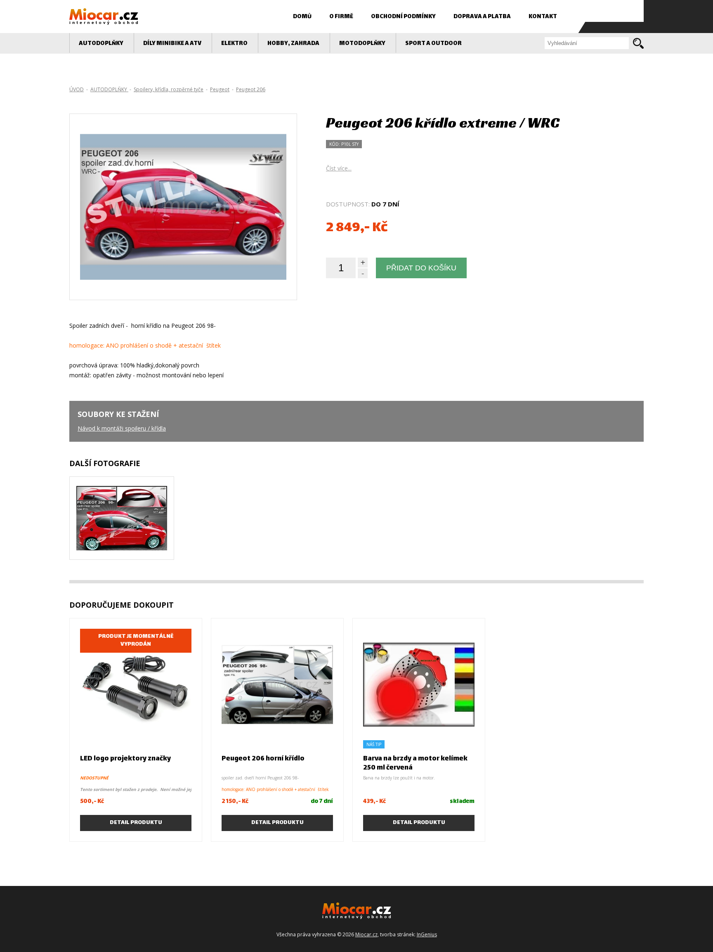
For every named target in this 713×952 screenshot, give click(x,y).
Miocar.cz (366, 934)
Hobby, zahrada (293, 43)
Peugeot (219, 89)
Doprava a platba (482, 17)
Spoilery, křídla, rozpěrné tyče (168, 89)
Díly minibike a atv (172, 43)
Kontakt (543, 17)
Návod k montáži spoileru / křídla (122, 428)
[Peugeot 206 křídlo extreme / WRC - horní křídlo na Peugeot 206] (121, 539)
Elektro (234, 43)
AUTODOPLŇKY (101, 43)
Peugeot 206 (250, 89)
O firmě (341, 17)
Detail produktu (136, 823)
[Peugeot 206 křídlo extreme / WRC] (183, 257)
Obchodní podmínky (403, 17)
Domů (302, 17)
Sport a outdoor (433, 43)
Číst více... (339, 168)
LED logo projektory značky (125, 759)
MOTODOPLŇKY (362, 43)
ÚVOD (76, 89)
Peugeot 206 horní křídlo (263, 759)
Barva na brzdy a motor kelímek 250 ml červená (415, 763)
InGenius (427, 934)
